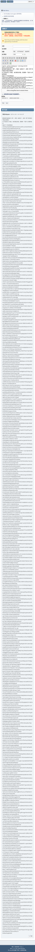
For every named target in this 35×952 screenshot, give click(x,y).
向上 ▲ (21, 946)
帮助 (13, 946)
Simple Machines (21, 948)
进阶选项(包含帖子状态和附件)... (12, 94)
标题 (3, 51)
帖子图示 (4, 54)
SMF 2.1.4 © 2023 (14, 948)
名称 (3, 46)
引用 (31, 936)
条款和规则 (17, 946)
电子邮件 (4, 49)
